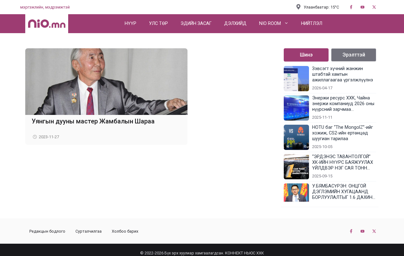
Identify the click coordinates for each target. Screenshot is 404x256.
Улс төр (158, 23)
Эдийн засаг (196, 23)
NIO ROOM (270, 23)
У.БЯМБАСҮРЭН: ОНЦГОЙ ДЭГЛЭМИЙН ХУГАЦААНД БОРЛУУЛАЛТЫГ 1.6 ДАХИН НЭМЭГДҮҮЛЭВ (342, 191)
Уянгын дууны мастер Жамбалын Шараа (93, 121)
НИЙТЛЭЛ (311, 23)
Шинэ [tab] (306, 55)
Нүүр (130, 23)
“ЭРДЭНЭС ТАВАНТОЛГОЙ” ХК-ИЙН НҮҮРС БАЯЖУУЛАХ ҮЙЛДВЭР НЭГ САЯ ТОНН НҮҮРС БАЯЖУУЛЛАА (342, 162)
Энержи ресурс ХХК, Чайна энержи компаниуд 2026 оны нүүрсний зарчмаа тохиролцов (343, 103)
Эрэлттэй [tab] (353, 55)
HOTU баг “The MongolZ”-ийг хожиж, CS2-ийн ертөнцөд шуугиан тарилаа (342, 133)
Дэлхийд (235, 23)
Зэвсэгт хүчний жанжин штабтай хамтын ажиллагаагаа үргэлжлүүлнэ (342, 74)
